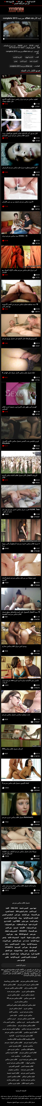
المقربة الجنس (14, 944)
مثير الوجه (9, 934)
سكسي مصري (28, 1046)
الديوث (23, 937)
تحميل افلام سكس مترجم (21, 903)
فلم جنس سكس (29, 998)
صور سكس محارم (13, 1080)
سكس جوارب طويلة (33, 937)
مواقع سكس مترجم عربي (11, 1029)
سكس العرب (26, 1056)
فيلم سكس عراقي (28, 1076)
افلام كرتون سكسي (30, 1032)
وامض (4, 937)
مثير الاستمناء (35, 915)
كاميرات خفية (34, 61)
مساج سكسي (11, 1025)
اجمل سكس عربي (15, 1008)
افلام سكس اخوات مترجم (13, 1042)
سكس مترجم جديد (13, 991)
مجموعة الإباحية (32, 944)
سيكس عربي (28, 1008)
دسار (6, 944)
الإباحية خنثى (21, 960)
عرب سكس (21, 1022)
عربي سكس (11, 1019)
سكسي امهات (30, 1063)
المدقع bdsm (23, 934)
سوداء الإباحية (35, 941)
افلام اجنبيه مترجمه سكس (31, 1029)
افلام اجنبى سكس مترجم (13, 1032)
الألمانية (22, 928)
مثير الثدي (8, 928)
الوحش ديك (33, 947)
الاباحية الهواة (31, 1)
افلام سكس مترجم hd (14, 998)
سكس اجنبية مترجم (30, 1042)
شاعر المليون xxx (22, 911)
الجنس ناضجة (24, 908)
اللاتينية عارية (35, 954)
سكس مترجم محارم (28, 1080)
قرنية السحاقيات (22, 924)
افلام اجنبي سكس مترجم (26, 1019)
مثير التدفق (8, 950)
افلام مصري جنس (15, 1046)
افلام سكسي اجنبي (13, 1076)
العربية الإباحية (17, 57)
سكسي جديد (15, 1056)
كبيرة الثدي (23, 61)
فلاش (7, 957)
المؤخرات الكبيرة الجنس (29, 957)
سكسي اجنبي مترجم (28, 1073)
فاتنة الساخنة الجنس (10, 918)
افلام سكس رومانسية (11, 981)
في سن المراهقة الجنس (22, 3)
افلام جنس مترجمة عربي (24, 1036)
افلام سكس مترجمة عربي (28, 1059)
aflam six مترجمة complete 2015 (21, 66)
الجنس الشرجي (14, 1066)
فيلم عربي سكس (14, 1083)
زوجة (20, 918)
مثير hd (20, 1)
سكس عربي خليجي (25, 1015)
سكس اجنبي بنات (9, 1022)
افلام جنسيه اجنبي (27, 1066)
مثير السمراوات (31, 928)
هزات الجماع (15, 954)
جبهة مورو (33, 908)
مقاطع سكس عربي (28, 991)
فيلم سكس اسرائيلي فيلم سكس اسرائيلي (21, 1005)
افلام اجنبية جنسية (13, 1073)
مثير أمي (25, 947)
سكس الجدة (34, 921)
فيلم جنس (13, 1015)
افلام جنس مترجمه (27, 1070)
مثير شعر (33, 934)
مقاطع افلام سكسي (28, 1049)
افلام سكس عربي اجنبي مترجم (28, 984)
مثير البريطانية (25, 954)
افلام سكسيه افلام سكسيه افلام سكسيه (21, 1039)
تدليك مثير (5, 954)
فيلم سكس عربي (13, 995)
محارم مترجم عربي (26, 1012)
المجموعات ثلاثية (13, 937)
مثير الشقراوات (10, 924)
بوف (16, 934)
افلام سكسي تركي (30, 988)
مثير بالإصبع (33, 950)
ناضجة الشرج (10, 911)
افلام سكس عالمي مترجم (13, 988)
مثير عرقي (25, 921)
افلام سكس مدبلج (9, 984)
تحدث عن (26, 941)
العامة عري (7, 921)
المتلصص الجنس (7, 915)
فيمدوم (16, 928)
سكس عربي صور (13, 1049)
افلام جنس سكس (11, 1059)
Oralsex (14, 908)
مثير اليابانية (26, 915)
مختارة (23, 944)
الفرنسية (17, 947)
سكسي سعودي (13, 1070)
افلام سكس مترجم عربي (15, 1063)
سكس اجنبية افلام (28, 1083)
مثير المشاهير (16, 941)
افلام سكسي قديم (33, 1022)
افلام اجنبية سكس (11, 1052)
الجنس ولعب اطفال (11, 931)
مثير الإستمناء (33, 931)
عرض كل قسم (21, 965)
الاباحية (11, 1036)
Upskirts (9, 947)
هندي (15, 61)
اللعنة (7, 908)
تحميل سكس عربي (27, 995)
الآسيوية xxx (10, 1)
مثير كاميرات (7, 941)
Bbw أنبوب (16, 921)
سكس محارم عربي (21, 1001)
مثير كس (17, 915)
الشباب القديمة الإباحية (31, 918)
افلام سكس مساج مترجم (26, 1025)
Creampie (23, 931)
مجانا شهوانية (18, 950)
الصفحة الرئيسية (21, 1091)
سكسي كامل (13, 1012)
